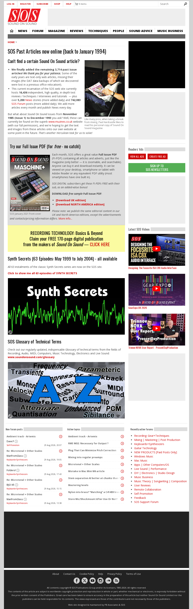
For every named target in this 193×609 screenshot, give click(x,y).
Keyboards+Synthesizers (17, 459)
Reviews (76, 31)
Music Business (170, 31)
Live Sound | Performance (150, 469)
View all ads (137, 156)
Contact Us (69, 574)
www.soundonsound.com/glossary (31, 357)
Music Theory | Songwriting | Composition (160, 481)
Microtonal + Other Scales (84, 464)
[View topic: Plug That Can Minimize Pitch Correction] (122, 450)
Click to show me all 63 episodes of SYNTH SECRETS (42, 273)
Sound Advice (140, 31)
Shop (57, 3)
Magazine (56, 31)
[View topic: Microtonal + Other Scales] (122, 464)
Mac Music (140, 460)
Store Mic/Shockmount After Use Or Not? (92, 499)
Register (25, 3)
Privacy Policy (114, 574)
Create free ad (157, 156)
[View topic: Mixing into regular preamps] (122, 457)
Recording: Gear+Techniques (151, 435)
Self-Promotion (13, 445)
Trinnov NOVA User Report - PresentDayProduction (153, 347)
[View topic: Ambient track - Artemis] (60, 436)
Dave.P (10, 441)
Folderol (11, 470)
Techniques (98, 31)
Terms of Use (133, 574)
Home (11, 31)
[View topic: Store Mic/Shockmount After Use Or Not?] (122, 499)
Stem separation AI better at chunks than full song (94, 478)
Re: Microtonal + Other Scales (24, 451)
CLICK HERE (100, 244)
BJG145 (10, 484)
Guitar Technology (145, 448)
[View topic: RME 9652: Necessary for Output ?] (122, 443)
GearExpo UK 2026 (137, 308)
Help (68, 3)
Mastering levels (78, 485)
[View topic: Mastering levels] (122, 485)
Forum (37, 31)
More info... (65, 218)
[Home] (24, 15)
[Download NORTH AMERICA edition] (80, 204)
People (118, 31)
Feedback (140, 498)
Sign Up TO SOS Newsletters (157, 167)
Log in (10, 3)
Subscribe (42, 3)
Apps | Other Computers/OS (151, 464)
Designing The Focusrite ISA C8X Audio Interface (152, 268)
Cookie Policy (87, 574)
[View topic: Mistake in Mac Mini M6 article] (122, 471)
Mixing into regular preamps (85, 457)
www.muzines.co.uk (60, 121)
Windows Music (143, 456)
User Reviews (142, 485)
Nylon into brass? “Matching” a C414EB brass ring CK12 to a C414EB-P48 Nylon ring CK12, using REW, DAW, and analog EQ (94, 492)
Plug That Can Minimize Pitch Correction (92, 450)
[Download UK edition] (71, 200)
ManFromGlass (15, 455)
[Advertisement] (157, 199)
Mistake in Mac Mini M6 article (86, 471)
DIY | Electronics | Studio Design (154, 473)
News (22, 31)
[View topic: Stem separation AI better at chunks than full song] (122, 478)
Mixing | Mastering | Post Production (157, 440)
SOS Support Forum (146, 502)
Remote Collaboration (147, 489)
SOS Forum (18, 104)
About (55, 574)
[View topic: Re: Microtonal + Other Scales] (60, 451)
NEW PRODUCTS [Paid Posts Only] (155, 452)
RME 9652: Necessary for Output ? (88, 443)
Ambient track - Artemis (21, 436)
